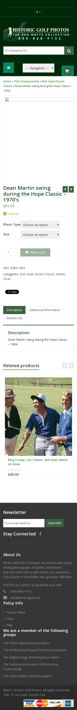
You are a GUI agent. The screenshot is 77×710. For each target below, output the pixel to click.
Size (6, 234)
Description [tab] (14, 310)
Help (9, 625)
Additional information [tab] (45, 310)
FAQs (10, 619)
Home (7, 81)
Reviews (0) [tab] (14, 318)
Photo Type (12, 224)
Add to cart (37, 252)
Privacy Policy (15, 612)
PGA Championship (26, 81)
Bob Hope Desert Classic (37, 274)
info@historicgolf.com (25, 598)
